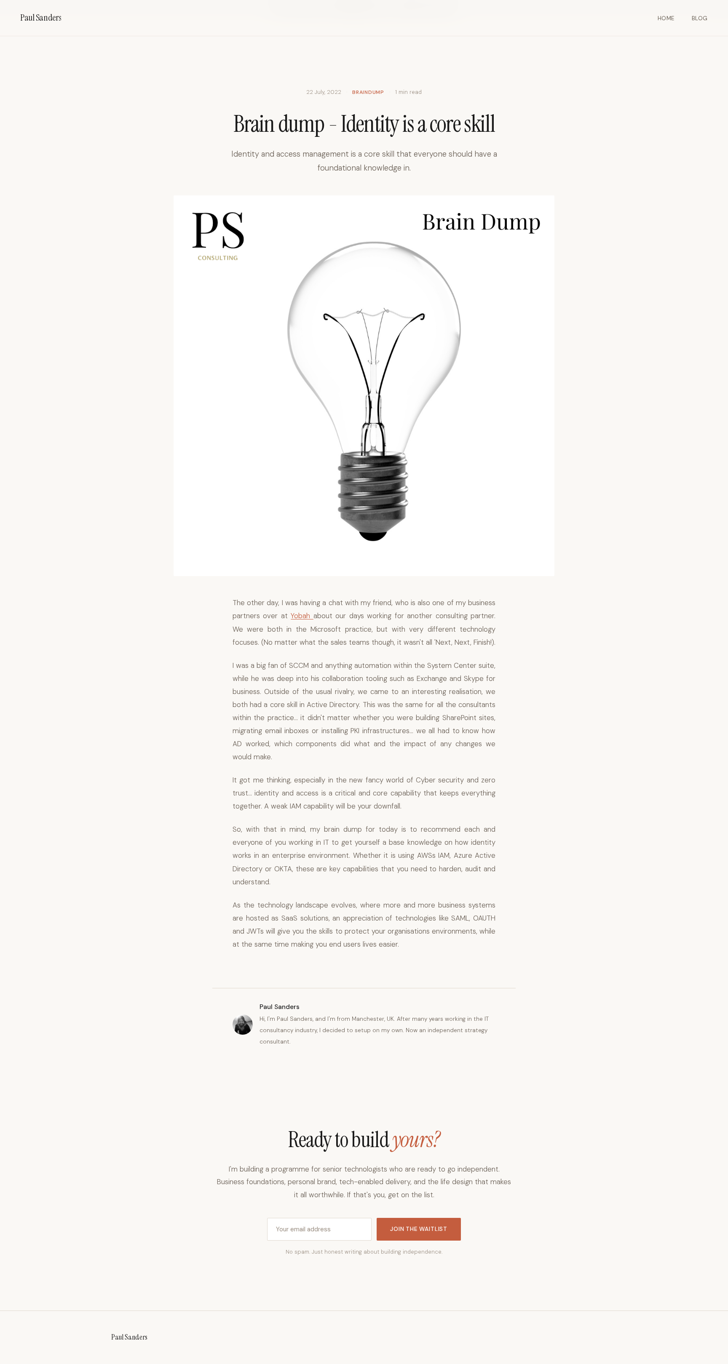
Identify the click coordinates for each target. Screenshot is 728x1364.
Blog (700, 18)
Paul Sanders (41, 18)
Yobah (302, 615)
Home (666, 18)
